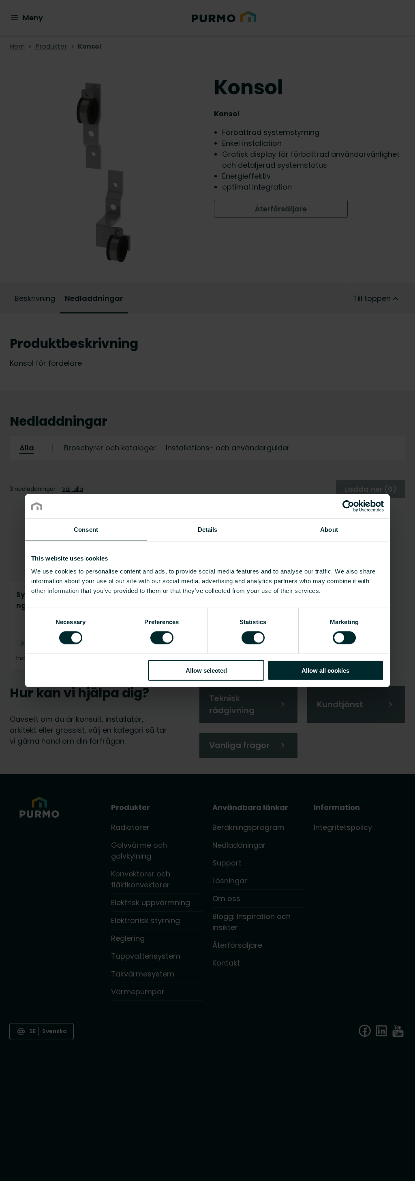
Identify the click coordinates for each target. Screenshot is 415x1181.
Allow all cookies (325, 670)
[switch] (161, 637)
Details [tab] (208, 529)
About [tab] (329, 529)
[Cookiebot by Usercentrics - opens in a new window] (348, 506)
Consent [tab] (86, 529)
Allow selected (206, 670)
